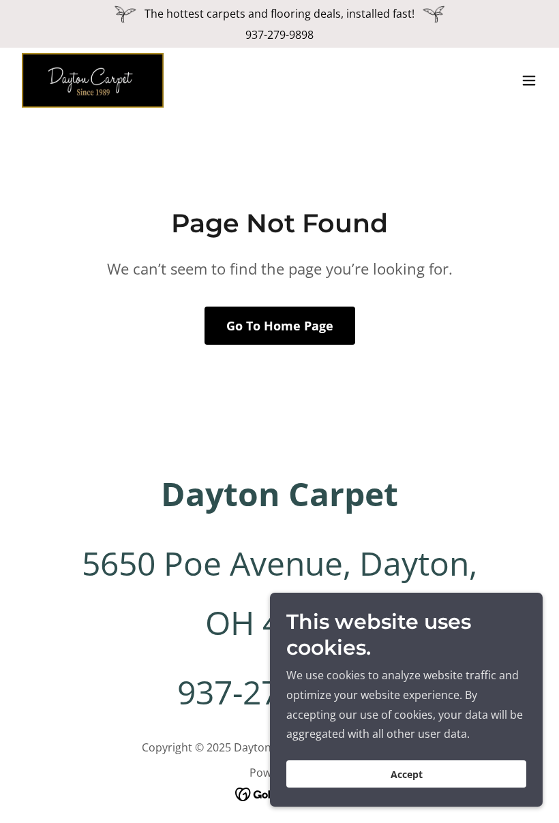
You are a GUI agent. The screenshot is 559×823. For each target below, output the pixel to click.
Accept (407, 774)
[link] (93, 80)
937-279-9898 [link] (279, 34)
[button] (529, 80)
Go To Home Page (279, 325)
